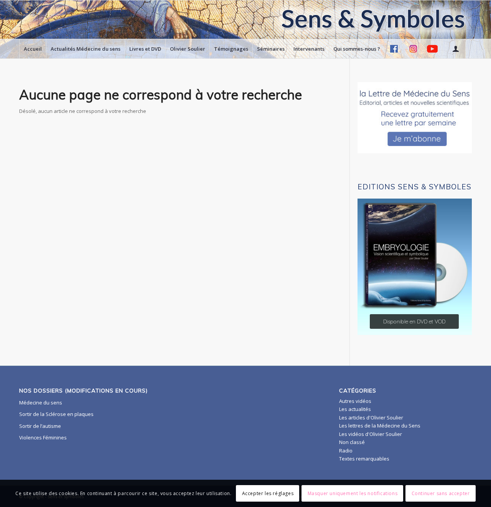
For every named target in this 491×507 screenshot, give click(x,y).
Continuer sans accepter (441, 493)
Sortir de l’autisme (40, 425)
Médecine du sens (40, 402)
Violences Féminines (43, 437)
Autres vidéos (355, 401)
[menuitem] (32, 48)
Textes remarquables (364, 458)
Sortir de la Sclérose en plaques (56, 414)
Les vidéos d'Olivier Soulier (370, 434)
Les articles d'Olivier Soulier (371, 417)
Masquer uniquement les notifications (353, 493)
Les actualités (355, 409)
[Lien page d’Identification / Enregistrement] (455, 48)
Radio (346, 450)
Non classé (352, 442)
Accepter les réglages (268, 493)
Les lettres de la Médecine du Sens (379, 425)
